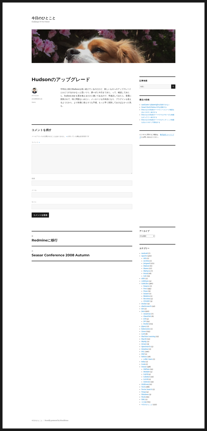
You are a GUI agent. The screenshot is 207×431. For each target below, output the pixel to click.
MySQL (144, 342)
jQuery (143, 326)
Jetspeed (146, 263)
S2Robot (146, 377)
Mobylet (146, 372)
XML (143, 399)
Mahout (146, 266)
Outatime (144, 349)
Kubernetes (145, 329)
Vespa (143, 392)
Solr (145, 276)
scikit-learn (147, 359)
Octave (143, 344)
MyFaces (146, 271)
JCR (144, 319)
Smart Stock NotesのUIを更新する (154, 107)
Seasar (143, 367)
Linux (143, 331)
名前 (33, 178)
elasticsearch (146, 306)
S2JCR (145, 374)
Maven (146, 268)
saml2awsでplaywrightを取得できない (155, 105)
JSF (144, 321)
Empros (146, 286)
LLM (143, 334)
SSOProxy (145, 384)
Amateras (147, 314)
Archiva (146, 261)
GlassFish (147, 316)
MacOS (144, 339)
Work (34, 102)
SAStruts (146, 382)
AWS (143, 279)
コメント (36, 142)
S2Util (145, 379)
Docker (144, 304)
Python (144, 357)
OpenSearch (146, 347)
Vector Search (146, 389)
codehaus (145, 281)
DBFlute (146, 369)
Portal (145, 273)
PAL (142, 352)
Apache (144, 256)
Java (142, 311)
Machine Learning (148, 336)
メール (34, 190)
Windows (145, 394)
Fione (145, 291)
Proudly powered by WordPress (56, 420)
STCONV (146, 301)
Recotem (146, 299)
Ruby (143, 362)
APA (145, 258)
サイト (34, 202)
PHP (143, 354)
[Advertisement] (158, 184)
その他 (143, 402)
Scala (143, 364)
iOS (142, 309)
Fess (145, 289)
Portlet (146, 324)
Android (144, 253)
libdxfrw (146, 296)
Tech (143, 387)
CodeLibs (144, 284)
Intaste (146, 294)
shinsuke (35, 95)
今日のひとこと (44, 18)
